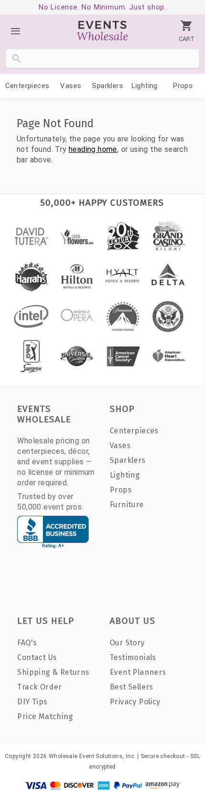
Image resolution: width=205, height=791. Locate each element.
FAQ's (27, 642)
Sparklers (107, 85)
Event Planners (138, 672)
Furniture (127, 504)
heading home (93, 149)
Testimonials (133, 657)
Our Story (127, 642)
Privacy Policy (135, 701)
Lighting (145, 85)
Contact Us (37, 657)
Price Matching (45, 716)
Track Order (39, 686)
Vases (70, 85)
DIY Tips (32, 701)
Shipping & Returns (53, 672)
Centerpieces (27, 85)
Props (183, 85)
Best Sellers (132, 686)
